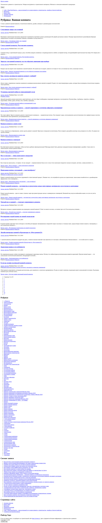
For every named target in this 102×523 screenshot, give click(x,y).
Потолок (6, 383)
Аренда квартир (8, 302)
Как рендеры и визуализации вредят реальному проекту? (19, 461)
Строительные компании (10, 436)
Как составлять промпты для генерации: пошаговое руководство (21, 495)
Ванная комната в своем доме (11, 124)
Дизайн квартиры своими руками (13, 325)
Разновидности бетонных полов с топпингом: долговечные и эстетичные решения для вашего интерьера (32, 476)
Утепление (7, 450)
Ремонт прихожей (9, 413)
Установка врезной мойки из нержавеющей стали (18, 92)
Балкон (6, 305)
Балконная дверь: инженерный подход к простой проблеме (20, 477)
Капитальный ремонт (10, 337)
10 (4, 292)
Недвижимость (8, 363)
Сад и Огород (7, 420)
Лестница (6, 347)
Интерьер (6, 332)
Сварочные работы (9, 424)
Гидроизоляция (8, 315)
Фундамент (7, 453)
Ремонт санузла (8, 416)
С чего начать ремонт (9, 419)
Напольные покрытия (10, 361)
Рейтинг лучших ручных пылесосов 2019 (15, 396)
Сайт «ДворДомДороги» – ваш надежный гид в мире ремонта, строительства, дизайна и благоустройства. (33, 10)
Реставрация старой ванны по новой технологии (17, 216)
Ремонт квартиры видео (10, 410)
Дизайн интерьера (9, 324)
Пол (5, 380)
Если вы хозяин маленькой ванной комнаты (16, 263)
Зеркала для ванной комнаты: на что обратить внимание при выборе (25, 61)
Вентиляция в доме (9, 311)
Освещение (7, 367)
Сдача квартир (8, 426)
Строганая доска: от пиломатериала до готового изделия (19, 490)
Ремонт (6, 401)
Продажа (6, 386)
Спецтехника (7, 432)
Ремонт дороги (8, 406)
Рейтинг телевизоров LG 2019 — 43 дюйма (15, 400)
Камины (6, 334)
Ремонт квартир (8, 409)
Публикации (7, 16)
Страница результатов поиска (12, 511)
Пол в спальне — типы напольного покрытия (17, 155)
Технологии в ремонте (10, 445)
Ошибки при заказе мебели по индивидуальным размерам (20, 464)
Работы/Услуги (8, 390)
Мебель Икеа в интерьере (11, 360)
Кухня (5, 344)
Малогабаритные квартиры (11, 351)
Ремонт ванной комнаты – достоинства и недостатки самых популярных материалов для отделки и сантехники (39, 186)
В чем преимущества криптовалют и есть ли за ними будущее (20, 496)
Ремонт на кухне (8, 411)
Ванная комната (10, 26)
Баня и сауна (7, 306)
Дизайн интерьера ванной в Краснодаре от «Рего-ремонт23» (21, 232)
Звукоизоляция (8, 328)
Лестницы (6, 348)
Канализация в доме (9, 335)
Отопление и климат (9, 374)
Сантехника (7, 423)
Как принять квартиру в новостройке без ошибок (17, 469)
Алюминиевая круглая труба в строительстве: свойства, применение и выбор (25, 487)
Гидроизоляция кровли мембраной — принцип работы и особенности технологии (26, 474)
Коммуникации (8, 340)
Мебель (17, 42)
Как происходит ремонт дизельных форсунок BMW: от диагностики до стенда (25, 470)
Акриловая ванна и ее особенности (13, 247)
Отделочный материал (10, 373)
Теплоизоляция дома (9, 443)
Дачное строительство (10, 318)
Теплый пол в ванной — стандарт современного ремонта (20, 202)
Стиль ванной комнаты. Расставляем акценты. (17, 45)
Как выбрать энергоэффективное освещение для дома (18, 467)
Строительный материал (10, 437)
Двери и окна (7, 319)
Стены (5, 433)
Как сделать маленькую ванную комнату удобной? (18, 76)
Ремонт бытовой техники (11, 403)
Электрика (7, 455)
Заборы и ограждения (10, 327)
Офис (5, 376)
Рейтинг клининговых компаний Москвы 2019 (17, 391)
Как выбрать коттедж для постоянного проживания (18, 492)
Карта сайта (7, 13)
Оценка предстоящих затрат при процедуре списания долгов (20, 466)
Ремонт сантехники (9, 414)
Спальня (6, 430)
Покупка (6, 378)
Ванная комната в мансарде (10, 140)
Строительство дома (9, 442)
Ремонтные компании (10, 417)
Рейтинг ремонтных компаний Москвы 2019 (16, 399)
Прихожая (6, 384)
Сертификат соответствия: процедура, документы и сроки (20, 489)
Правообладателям (9, 507)
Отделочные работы (9, 370)
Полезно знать (8, 381)
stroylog (5, 32)
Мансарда (6, 354)
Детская (6, 322)
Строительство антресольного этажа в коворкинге (17, 483)
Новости (17, 58)
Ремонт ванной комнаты (10, 404)
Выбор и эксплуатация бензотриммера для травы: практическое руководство (25, 463)
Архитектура (7, 304)
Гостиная (6, 317)
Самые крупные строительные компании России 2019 (18, 422)
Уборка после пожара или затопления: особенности (18, 471)
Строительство (8, 440)
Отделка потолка (8, 368)
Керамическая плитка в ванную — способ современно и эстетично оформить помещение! (31, 108)
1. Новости (7, 301)
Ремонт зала (7, 407)
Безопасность (7, 308)
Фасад (5, 452)
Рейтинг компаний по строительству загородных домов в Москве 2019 (23, 394)
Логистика (7, 350)
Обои (5, 365)
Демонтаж (6, 321)
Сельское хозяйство (9, 427)
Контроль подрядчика (10, 341)
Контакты (6, 11)
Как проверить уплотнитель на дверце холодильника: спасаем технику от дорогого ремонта (29, 482)
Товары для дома (8, 447)
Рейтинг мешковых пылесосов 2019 (13, 397)
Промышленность (9, 388)
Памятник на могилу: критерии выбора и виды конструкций (20, 480)
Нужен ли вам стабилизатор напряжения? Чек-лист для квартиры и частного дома (26, 486)
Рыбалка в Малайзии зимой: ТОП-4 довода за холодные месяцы (21, 473)
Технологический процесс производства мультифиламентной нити (22, 479)
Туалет (5, 449)
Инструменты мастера (10, 331)
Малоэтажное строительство (11, 352)
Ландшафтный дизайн (10, 345)
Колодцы (6, 338)
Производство (8, 387)
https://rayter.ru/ (36, 518)
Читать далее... (13, 41)
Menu (2, 7)
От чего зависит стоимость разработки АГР (16, 484)
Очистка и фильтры (9, 377)
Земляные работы (8, 329)
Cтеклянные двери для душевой (12, 29)
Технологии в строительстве (11, 446)
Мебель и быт (7, 358)
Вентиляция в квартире (10, 312)
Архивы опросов (8, 14)
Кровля (6, 342)
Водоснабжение (8, 314)
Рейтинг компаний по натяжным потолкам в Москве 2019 (20, 393)
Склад (5, 429)
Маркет (6, 355)
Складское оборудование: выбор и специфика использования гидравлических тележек (27, 493)
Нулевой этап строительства (11, 364)
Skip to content (4, 1)
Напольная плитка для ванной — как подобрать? (18, 170)
